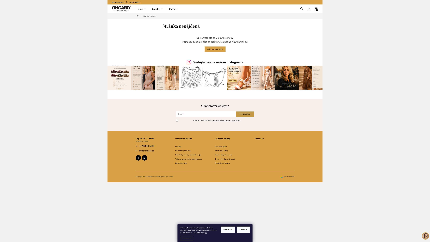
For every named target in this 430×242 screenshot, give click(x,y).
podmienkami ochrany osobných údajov (226, 120)
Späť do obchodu (215, 49)
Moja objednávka (181, 163)
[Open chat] (425, 235)
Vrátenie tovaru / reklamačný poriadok (188, 159)
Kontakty (178, 146)
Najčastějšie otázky (221, 151)
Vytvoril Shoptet (288, 176)
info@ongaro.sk (118, 2)
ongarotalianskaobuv (138, 158)
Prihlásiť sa (245, 114)
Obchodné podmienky (183, 151)
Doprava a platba (221, 147)
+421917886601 (146, 146)
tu (206, 232)
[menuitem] (142, 8)
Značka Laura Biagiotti (222, 163)
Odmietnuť (228, 229)
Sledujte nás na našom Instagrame (218, 62)
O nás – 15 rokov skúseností (225, 159)
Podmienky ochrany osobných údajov (188, 155)
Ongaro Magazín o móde (223, 155)
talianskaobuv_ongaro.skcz (144, 158)
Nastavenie (186, 238)
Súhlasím (243, 229)
